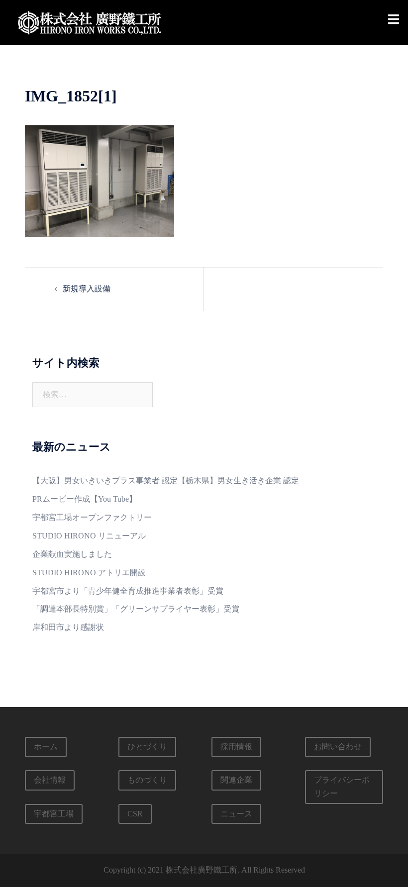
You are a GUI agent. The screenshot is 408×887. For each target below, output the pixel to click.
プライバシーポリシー (342, 787)
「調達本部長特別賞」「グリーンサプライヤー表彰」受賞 (135, 609)
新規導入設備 (86, 288)
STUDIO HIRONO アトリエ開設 (89, 572)
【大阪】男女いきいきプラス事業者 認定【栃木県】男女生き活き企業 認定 (165, 480)
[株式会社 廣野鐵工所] (89, 21)
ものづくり (147, 780)
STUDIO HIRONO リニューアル (89, 536)
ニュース (236, 813)
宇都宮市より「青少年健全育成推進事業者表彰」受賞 (127, 591)
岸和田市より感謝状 (68, 627)
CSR (135, 813)
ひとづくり (147, 746)
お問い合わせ (338, 746)
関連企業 (236, 780)
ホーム (46, 746)
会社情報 (50, 780)
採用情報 (236, 746)
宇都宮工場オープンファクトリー (92, 517)
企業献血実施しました (72, 554)
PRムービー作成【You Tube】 (84, 499)
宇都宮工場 (54, 813)
